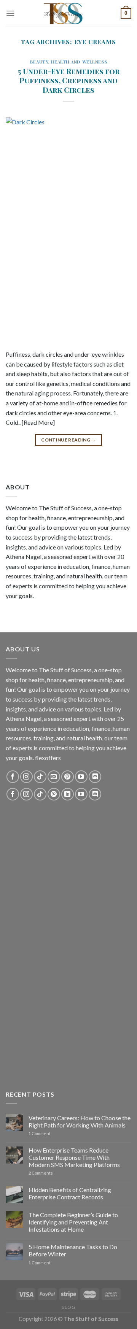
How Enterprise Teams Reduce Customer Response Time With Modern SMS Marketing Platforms (74, 1157)
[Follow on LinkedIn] (67, 794)
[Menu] (10, 13)
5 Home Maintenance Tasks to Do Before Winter (73, 1250)
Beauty (39, 62)
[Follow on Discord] (95, 776)
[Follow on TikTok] (40, 776)
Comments (41, 1172)
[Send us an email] (54, 776)
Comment (40, 1133)
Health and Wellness (79, 62)
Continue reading (68, 440)
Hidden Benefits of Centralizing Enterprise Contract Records (70, 1193)
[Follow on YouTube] (81, 776)
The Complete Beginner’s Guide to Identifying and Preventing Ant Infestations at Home (73, 1222)
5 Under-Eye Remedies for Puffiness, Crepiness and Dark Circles (68, 80)
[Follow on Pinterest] (67, 776)
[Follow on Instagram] (26, 776)
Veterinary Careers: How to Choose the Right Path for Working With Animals (80, 1121)
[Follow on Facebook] (12, 776)
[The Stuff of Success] (68, 13)
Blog (68, 1307)
